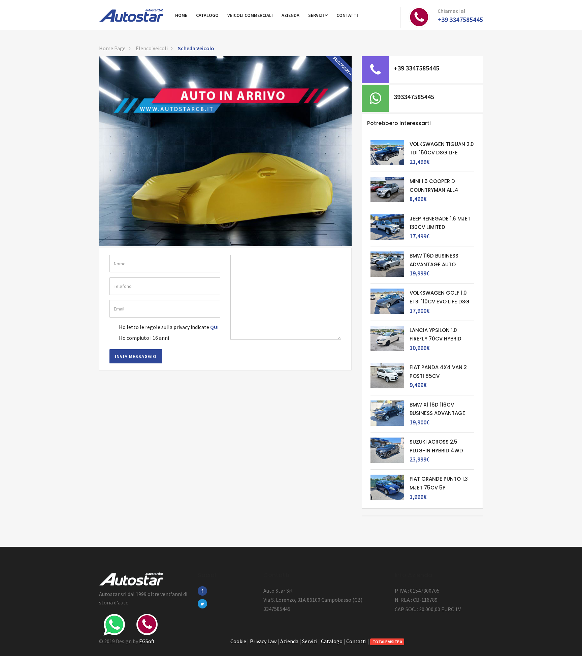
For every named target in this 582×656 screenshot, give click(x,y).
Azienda (289, 641)
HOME (181, 15)
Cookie (238, 641)
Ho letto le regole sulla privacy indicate (164, 327)
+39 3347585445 (460, 19)
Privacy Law (263, 641)
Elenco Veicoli (152, 48)
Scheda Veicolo (196, 48)
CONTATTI (347, 15)
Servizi (316, 15)
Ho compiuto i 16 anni (144, 337)
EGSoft (147, 641)
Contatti (356, 641)
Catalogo (332, 641)
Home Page (112, 48)
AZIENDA (290, 15)
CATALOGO (207, 15)
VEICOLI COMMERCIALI (250, 15)
